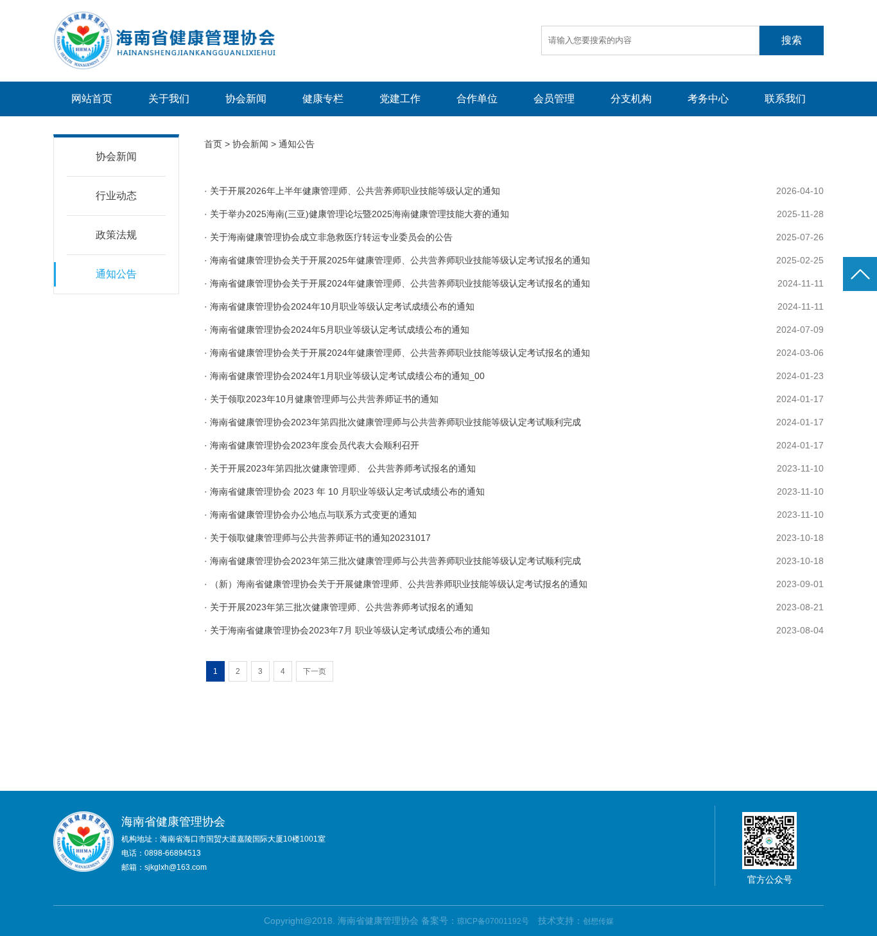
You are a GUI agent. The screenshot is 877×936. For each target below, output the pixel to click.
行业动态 (116, 195)
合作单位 (477, 98)
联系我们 (785, 98)
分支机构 (631, 98)
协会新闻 (245, 98)
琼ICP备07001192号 (493, 921)
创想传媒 (598, 921)
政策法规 (116, 234)
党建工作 (400, 98)
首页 (213, 144)
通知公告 (116, 274)
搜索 (791, 40)
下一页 (314, 671)
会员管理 (554, 98)
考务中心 (708, 98)
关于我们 (168, 98)
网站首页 (91, 98)
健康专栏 (322, 98)
